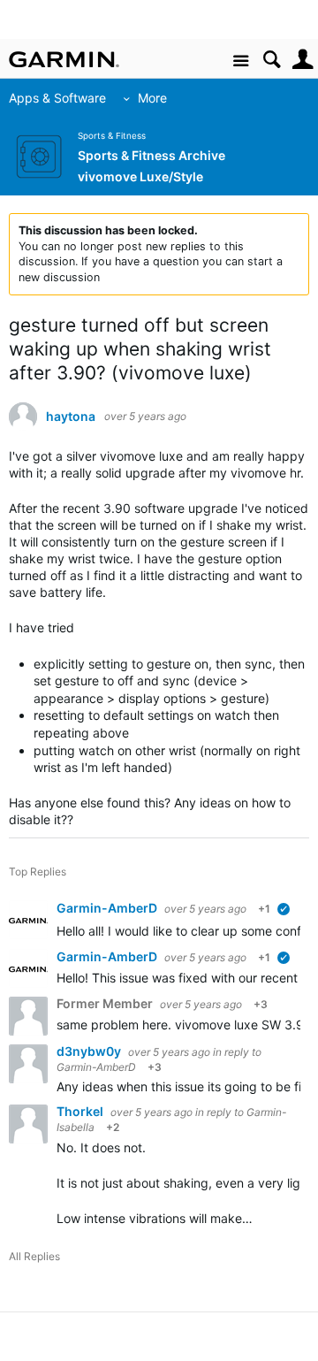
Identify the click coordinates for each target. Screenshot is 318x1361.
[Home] (64, 59)
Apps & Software (57, 97)
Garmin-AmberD (108, 907)
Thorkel (81, 1111)
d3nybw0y (90, 1051)
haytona (70, 416)
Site (240, 61)
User (302, 59)
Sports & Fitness (112, 136)
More (152, 97)
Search (271, 59)
